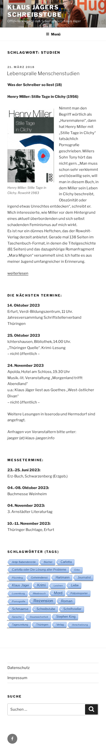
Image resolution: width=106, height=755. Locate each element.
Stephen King (65, 616)
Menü (55, 34)
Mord (58, 593)
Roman (66, 601)
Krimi (41, 585)
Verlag (60, 624)
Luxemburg (18, 593)
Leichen (58, 585)
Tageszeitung (20, 624)
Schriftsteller (72, 609)
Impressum (17, 678)
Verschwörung (80, 624)
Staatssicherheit (39, 616)
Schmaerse (20, 609)
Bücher (48, 562)
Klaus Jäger (20, 585)
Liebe (75, 585)
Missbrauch (39, 593)
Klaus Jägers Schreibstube (34, 11)
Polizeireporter (79, 593)
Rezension (43, 600)
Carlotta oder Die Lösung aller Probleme (39, 569)
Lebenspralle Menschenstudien (43, 73)
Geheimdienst (39, 577)
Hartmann (63, 577)
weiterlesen (17, 273)
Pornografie (18, 601)
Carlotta (66, 562)
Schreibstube (45, 609)
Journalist (84, 577)
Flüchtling (17, 577)
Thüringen (42, 624)
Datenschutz (18, 668)
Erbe (77, 569)
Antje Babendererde (24, 562)
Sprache (17, 616)
